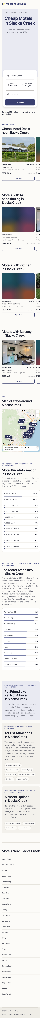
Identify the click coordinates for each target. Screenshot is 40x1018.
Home (6, 12)
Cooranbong (6, 882)
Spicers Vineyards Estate (11, 304)
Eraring (4, 910)
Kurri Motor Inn (7, 370)
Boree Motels (6, 859)
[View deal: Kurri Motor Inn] (18, 352)
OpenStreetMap (8, 449)
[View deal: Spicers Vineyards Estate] (18, 286)
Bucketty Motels (8, 865)
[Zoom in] (37, 412)
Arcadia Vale (6, 955)
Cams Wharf (6, 994)
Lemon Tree (6, 915)
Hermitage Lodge (8, 167)
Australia (13, 12)
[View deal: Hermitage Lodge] (18, 149)
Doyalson (5, 898)
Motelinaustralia (16, 3)
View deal (18, 178)
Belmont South (7, 966)
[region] (21, 430)
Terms (10, 1014)
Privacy (4, 1014)
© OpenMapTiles (18, 447)
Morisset (5, 932)
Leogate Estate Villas (9, 237)
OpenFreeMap (8, 447)
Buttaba (5, 988)
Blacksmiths (6, 971)
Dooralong (5, 887)
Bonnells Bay (6, 977)
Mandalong (6, 921)
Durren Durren (7, 904)
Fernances (5, 870)
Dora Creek (6, 893)
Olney (4, 938)
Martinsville (6, 927)
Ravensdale (6, 943)
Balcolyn (5, 960)
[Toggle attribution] (37, 447)
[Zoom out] (37, 415)
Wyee (4, 949)
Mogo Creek (6, 876)
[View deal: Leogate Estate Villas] (18, 219)
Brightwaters (6, 983)
